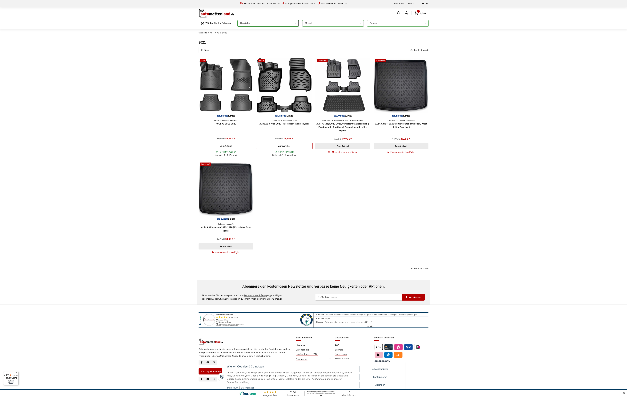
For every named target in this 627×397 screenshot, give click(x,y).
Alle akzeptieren (380, 369)
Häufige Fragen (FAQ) (307, 354)
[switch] (11, 382)
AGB (337, 345)
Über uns (300, 345)
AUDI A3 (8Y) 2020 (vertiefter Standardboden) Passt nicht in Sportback (401, 124)
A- (427, 3)
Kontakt (412, 3)
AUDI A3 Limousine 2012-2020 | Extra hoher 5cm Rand (226, 227)
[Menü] (16, 373)
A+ (423, 3)
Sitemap (339, 349)
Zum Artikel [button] (226, 145)
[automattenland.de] (217, 13)
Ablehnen (380, 384)
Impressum (232, 387)
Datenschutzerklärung (255, 295)
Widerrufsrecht (342, 358)
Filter (206, 49)
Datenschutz (247, 387)
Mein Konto (399, 3)
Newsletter (301, 359)
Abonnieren (413, 297)
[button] (399, 13)
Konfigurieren (380, 377)
